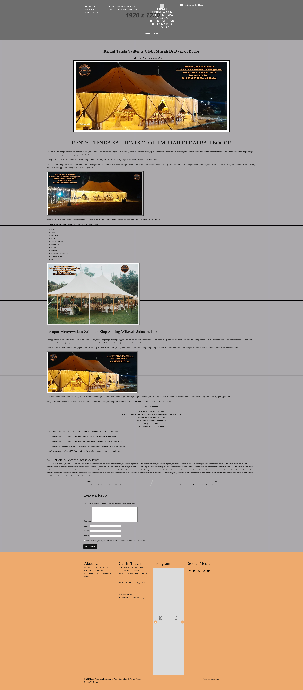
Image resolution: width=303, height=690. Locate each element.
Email (86, 531)
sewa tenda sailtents (241, 467)
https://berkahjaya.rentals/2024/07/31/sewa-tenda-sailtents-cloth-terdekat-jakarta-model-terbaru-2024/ (84, 441)
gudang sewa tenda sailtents (69, 464)
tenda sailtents (87, 476)
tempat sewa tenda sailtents (72, 476)
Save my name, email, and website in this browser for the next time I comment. (115, 541)
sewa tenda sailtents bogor (95, 470)
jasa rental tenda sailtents (112, 464)
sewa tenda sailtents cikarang (139, 470)
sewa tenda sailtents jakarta (184, 470)
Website (86, 536)
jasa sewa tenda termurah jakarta (91, 467)
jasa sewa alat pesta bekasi (146, 464)
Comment (87, 521)
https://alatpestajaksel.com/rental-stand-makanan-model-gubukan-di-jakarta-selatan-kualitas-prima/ (83, 431)
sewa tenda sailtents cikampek (116, 470)
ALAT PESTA (60, 460)
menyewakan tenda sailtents (135, 467)
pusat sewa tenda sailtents (172, 467)
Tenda (79, 460)
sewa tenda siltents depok (187, 473)
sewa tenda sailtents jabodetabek (162, 470)
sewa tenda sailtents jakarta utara (75, 473)
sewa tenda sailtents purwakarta (143, 473)
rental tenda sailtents (211, 467)
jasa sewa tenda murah (230, 464)
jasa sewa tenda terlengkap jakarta (66, 467)
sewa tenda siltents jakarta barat (209, 473)
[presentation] (155, 622)
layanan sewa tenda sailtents (114, 467)
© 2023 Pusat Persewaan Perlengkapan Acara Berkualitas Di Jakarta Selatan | (113, 679)
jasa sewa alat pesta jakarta (191, 464)
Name (86, 526)
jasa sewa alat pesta (129, 464)
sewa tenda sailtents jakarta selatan (233, 470)
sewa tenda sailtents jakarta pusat (207, 470)
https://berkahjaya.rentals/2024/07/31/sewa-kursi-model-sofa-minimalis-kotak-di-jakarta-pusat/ (82, 436)
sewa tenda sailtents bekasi (75, 470)
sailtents (222, 467)
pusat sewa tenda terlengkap (192, 467)
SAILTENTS (71, 460)
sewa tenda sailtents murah (121, 473)
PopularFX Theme (91, 682)
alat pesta (55, 464)
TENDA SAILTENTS (90, 460)
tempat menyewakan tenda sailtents (234, 473)
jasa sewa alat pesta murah (211, 464)
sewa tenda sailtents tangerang (166, 473)
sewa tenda (229, 467)
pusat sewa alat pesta (154, 467)
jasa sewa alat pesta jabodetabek (169, 464)
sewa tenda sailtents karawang (99, 473)
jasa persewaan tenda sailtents (91, 464)
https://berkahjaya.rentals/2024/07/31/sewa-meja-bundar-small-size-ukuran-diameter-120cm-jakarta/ (84, 451)
